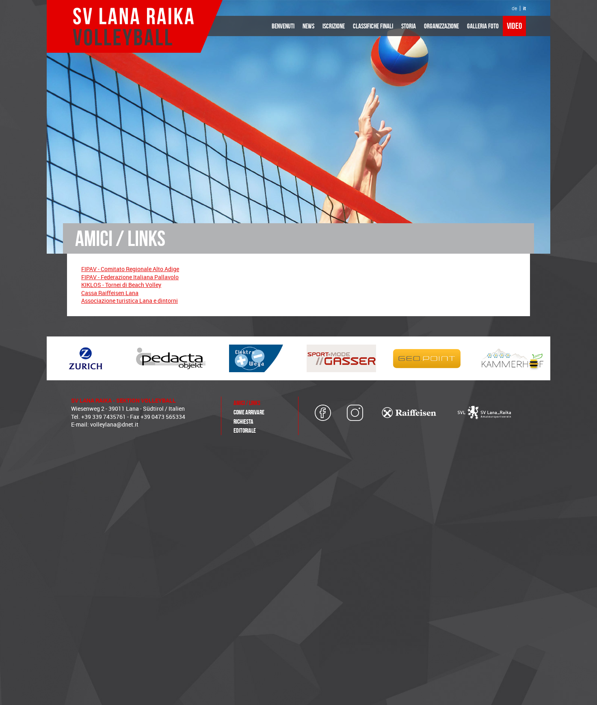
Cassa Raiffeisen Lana (109, 293)
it (524, 8)
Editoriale (245, 430)
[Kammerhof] (511, 358)
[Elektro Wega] (255, 358)
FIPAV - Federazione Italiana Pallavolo (130, 277)
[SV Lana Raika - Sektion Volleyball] (134, 26)
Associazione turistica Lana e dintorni (129, 300)
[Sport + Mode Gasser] (341, 358)
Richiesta (243, 421)
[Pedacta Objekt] (170, 358)
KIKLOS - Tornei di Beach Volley (121, 285)
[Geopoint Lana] (426, 358)
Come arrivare (249, 412)
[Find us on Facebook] (323, 413)
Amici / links (247, 402)
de (514, 8)
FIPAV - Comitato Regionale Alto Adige (130, 269)
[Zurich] (85, 358)
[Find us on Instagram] (355, 413)
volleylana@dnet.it (114, 424)
